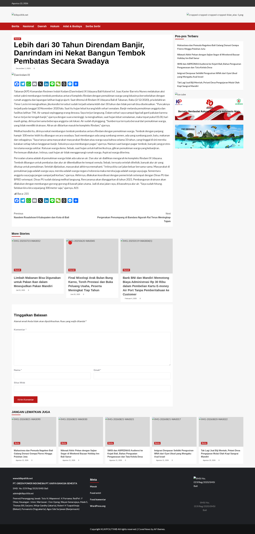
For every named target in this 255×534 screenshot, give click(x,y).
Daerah (42, 26)
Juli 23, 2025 (20, 290)
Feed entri (95, 493)
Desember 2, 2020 (23, 68)
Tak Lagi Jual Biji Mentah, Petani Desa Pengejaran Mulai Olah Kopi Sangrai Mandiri (208, 84)
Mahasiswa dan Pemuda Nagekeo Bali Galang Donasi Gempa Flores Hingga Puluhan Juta (208, 47)
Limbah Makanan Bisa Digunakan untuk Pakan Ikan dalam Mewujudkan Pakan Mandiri (37, 282)
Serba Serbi (93, 26)
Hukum (54, 26)
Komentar (20, 329)
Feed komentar (98, 499)
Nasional (28, 26)
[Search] (241, 26)
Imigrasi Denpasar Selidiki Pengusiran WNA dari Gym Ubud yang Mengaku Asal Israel (207, 75)
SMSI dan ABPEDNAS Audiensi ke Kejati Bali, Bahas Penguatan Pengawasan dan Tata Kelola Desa (209, 66)
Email (97, 370)
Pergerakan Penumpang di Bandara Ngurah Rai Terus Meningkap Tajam (134, 217)
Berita (15, 26)
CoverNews (144, 529)
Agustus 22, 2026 (22, 460)
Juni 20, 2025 (75, 294)
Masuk (93, 486)
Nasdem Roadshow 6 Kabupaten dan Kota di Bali (41, 215)
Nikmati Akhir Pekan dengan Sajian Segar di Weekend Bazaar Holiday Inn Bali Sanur (208, 56)
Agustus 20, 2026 (209, 460)
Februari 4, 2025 (131, 298)
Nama (18, 370)
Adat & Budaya (72, 26)
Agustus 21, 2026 (69, 460)
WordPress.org (98, 506)
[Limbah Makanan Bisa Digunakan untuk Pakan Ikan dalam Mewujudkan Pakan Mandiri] (38, 256)
